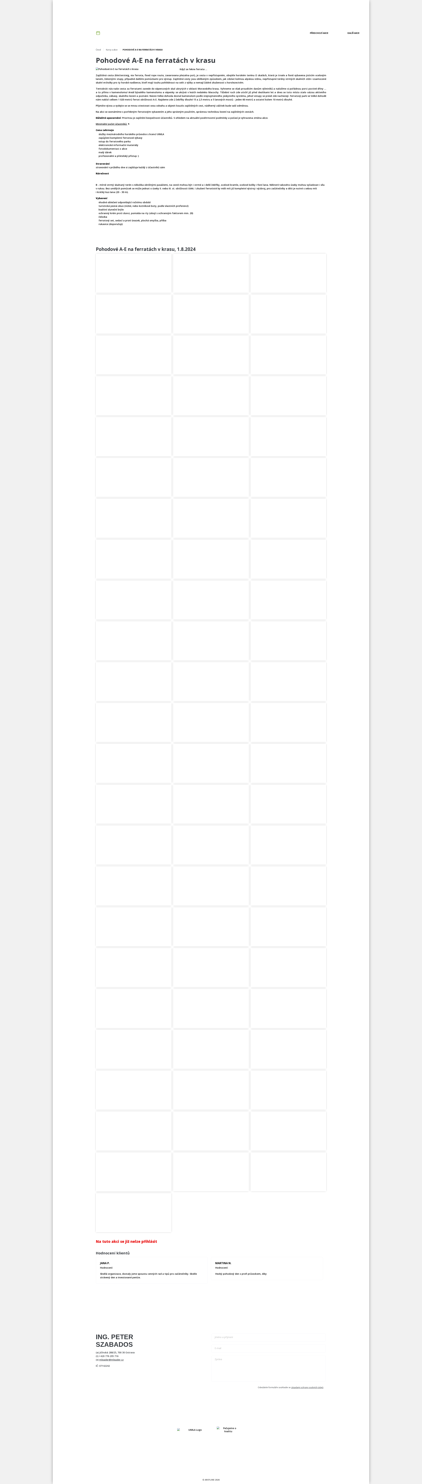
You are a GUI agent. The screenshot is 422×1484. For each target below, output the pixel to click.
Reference (211, 13)
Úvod (98, 49)
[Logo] (347, 13)
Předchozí (319, 33)
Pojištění (255, 13)
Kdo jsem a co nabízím (167, 13)
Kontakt (320, 13)
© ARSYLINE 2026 (211, 1479)
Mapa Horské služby (278, 13)
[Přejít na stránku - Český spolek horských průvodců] (193, 1429)
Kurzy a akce (192, 13)
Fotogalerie (302, 13)
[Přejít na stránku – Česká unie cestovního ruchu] (228, 1429)
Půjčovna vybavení (233, 13)
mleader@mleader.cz (111, 1359)
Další (353, 33)
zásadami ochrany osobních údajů (307, 1387)
